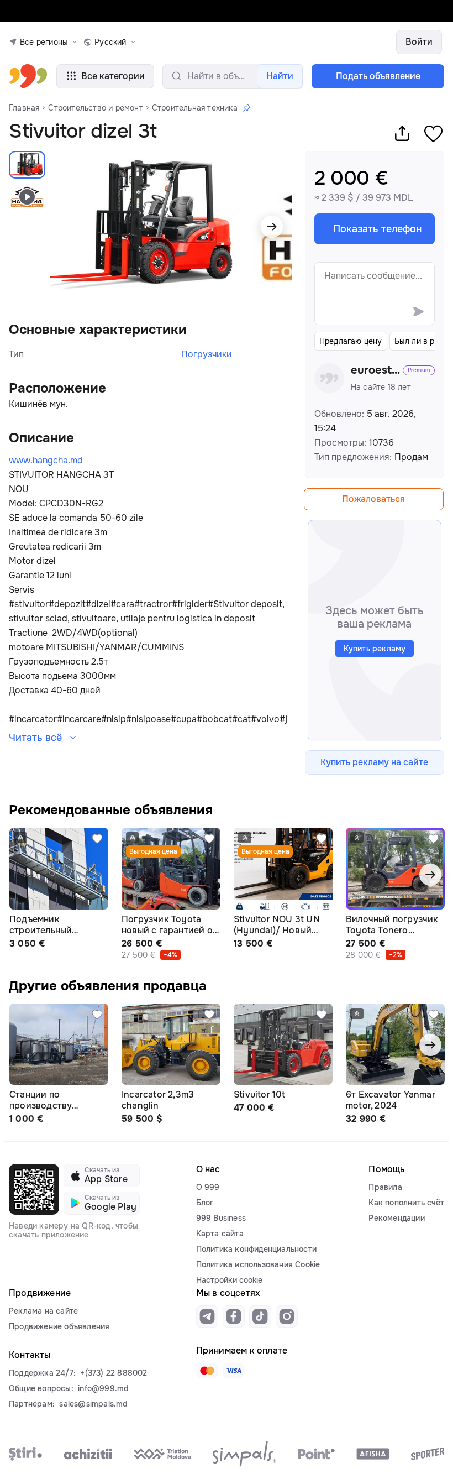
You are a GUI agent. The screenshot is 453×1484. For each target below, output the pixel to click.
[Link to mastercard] (207, 1370)
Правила (385, 1187)
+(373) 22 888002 (113, 1372)
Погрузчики (206, 354)
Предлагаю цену (350, 341)
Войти (419, 42)
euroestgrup (375, 370)
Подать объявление (378, 76)
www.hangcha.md (46, 460)
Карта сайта (220, 1233)
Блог (205, 1202)
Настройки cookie (229, 1280)
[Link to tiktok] (260, 1316)
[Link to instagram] (287, 1316)
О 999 (208, 1187)
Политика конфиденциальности (256, 1249)
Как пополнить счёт (406, 1202)
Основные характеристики (98, 329)
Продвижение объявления (59, 1326)
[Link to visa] (234, 1370)
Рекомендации (396, 1218)
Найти (279, 76)
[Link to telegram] (207, 1316)
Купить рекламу (375, 649)
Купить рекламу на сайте (374, 762)
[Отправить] (418, 311)
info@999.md (103, 1388)
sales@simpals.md (93, 1403)
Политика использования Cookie (258, 1264)
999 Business (221, 1218)
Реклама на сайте (43, 1311)
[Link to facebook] (234, 1316)
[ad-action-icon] (97, 839)
